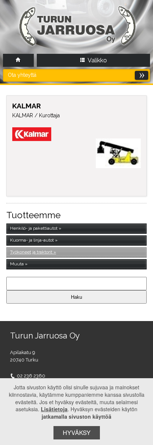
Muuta (17, 263)
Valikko (97, 60)
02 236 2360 (31, 376)
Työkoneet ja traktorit (31, 252)
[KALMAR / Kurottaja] (118, 153)
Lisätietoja (54, 409)
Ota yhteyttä (22, 75)
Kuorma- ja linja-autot (32, 240)
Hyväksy (77, 432)
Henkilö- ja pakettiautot (34, 228)
